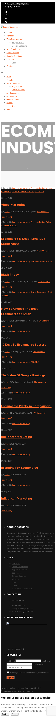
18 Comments (43, 251)
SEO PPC (5, 295)
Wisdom (10, 59)
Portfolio (10, 35)
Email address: (38, 664)
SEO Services (13, 52)
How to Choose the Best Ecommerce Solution (19, 311)
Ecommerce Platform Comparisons (26, 406)
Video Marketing (13, 204)
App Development (14, 49)
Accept (14, 714)
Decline (5, 714)
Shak (7, 211)
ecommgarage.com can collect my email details (29, 672)
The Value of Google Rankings (23, 375)
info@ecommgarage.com (18, 3)
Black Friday (10, 274)
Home (9, 32)
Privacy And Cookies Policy (23, 588)
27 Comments (40, 413)
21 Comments (39, 351)
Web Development (15, 39)
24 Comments (45, 321)
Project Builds (18, 42)
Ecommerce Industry (21, 188)
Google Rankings (14, 55)
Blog (14, 62)
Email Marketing (38, 188)
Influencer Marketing (16, 437)
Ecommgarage (18, 688)
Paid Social (39, 191)
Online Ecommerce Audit (23, 191)
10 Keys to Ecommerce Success (23, 344)
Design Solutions (19, 45)
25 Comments (43, 211)
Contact (10, 66)
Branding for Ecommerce (19, 467)
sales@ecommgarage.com (22, 608)
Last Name (46, 661)
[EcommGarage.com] (10, 27)
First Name (11, 661)
